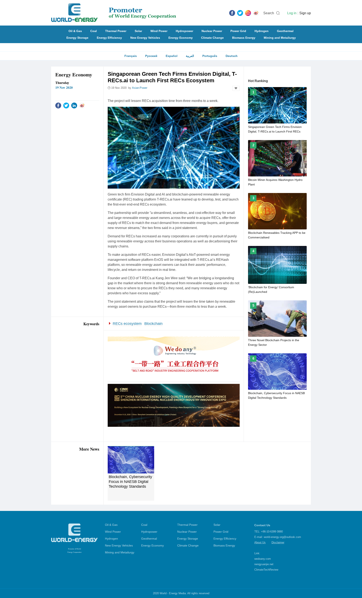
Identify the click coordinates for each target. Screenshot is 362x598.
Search (268, 13)
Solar (138, 31)
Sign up (305, 13)
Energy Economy (180, 37)
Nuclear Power (212, 31)
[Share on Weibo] (82, 105)
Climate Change (212, 37)
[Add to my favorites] (236, 88)
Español (171, 56)
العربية (190, 56)
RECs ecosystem (127, 324)
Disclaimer (278, 542)
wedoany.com (262, 558)
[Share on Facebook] (58, 105)
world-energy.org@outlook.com (282, 537)
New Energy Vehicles (145, 37)
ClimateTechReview (266, 569)
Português (209, 56)
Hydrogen (262, 31)
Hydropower (184, 31)
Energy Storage (77, 37)
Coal (93, 31)
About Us (260, 542)
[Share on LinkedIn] (74, 105)
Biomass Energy (243, 37)
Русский (151, 56)
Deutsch (232, 56)
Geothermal (285, 31)
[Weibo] (256, 12)
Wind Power (158, 31)
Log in (291, 13)
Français (130, 56)
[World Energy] (113, 12)
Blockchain (153, 324)
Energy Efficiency (109, 37)
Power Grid (238, 31)
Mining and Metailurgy (280, 37)
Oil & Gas (75, 31)
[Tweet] (240, 12)
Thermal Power (115, 31)
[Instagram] (248, 12)
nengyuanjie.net (263, 564)
